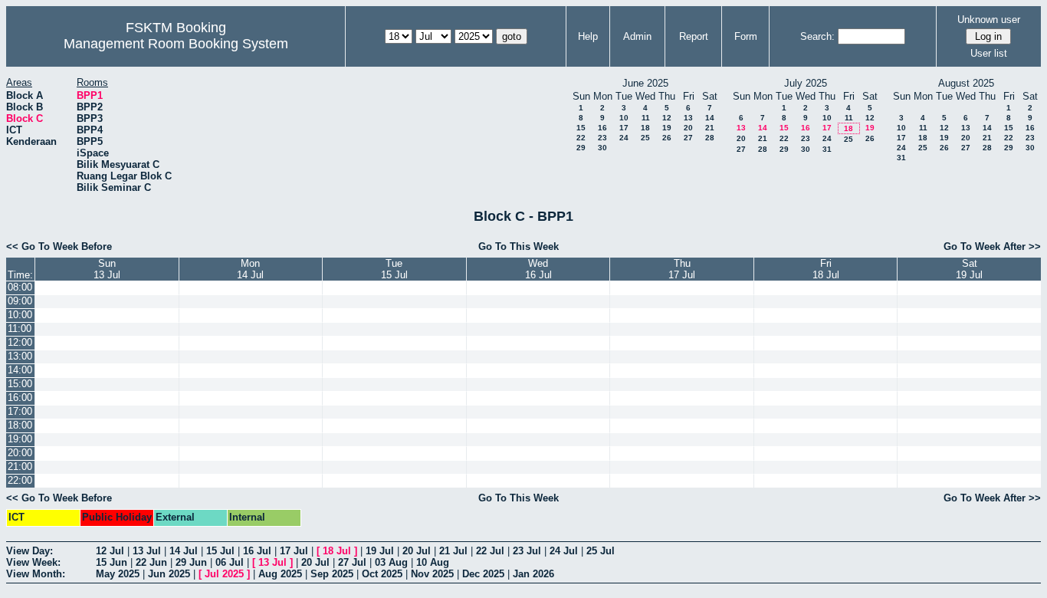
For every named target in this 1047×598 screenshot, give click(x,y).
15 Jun (111, 562)
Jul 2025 (224, 574)
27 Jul (352, 562)
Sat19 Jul (969, 269)
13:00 (20, 356)
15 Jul (220, 551)
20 (688, 127)
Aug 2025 (280, 574)
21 (709, 127)
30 (602, 147)
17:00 (20, 411)
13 (688, 117)
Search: (817, 36)
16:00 (20, 397)
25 (645, 137)
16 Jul (257, 551)
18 (645, 127)
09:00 (20, 301)
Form (745, 36)
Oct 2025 (382, 574)
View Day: (29, 551)
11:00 (19, 328)
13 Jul (147, 551)
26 (666, 137)
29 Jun (191, 562)
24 (624, 137)
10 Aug (432, 562)
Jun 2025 (169, 574)
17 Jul (294, 551)
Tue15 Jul (394, 269)
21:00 (20, 466)
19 (666, 127)
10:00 (20, 314)
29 (581, 147)
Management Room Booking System (176, 43)
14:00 (20, 370)
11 (646, 117)
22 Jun (151, 562)
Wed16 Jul (538, 269)
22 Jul (490, 551)
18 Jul (337, 551)
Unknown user (988, 19)
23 (602, 137)
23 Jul (527, 551)
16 (602, 127)
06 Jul (229, 562)
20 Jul (416, 551)
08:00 (20, 287)
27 (688, 137)
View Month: (35, 574)
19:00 (20, 439)
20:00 (20, 452)
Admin (637, 36)
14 (709, 117)
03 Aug (391, 562)
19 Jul (380, 551)
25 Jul (600, 551)
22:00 (20, 480)
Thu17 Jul (681, 269)
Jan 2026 (533, 574)
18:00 (20, 425)
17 (624, 127)
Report (693, 36)
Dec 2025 (483, 574)
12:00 (20, 342)
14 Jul (183, 551)
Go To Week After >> (992, 246)
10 (624, 117)
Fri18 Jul (825, 269)
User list (988, 53)
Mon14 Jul (250, 269)
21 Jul (453, 551)
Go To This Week (518, 246)
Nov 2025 (432, 574)
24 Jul (564, 551)
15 (581, 127)
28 (709, 137)
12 (666, 117)
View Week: (33, 562)
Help (588, 36)
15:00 (20, 383)
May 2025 (117, 574)
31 (827, 149)
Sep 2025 (331, 574)
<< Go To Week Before (59, 246)
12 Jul (110, 551)
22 (581, 137)
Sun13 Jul (107, 269)
